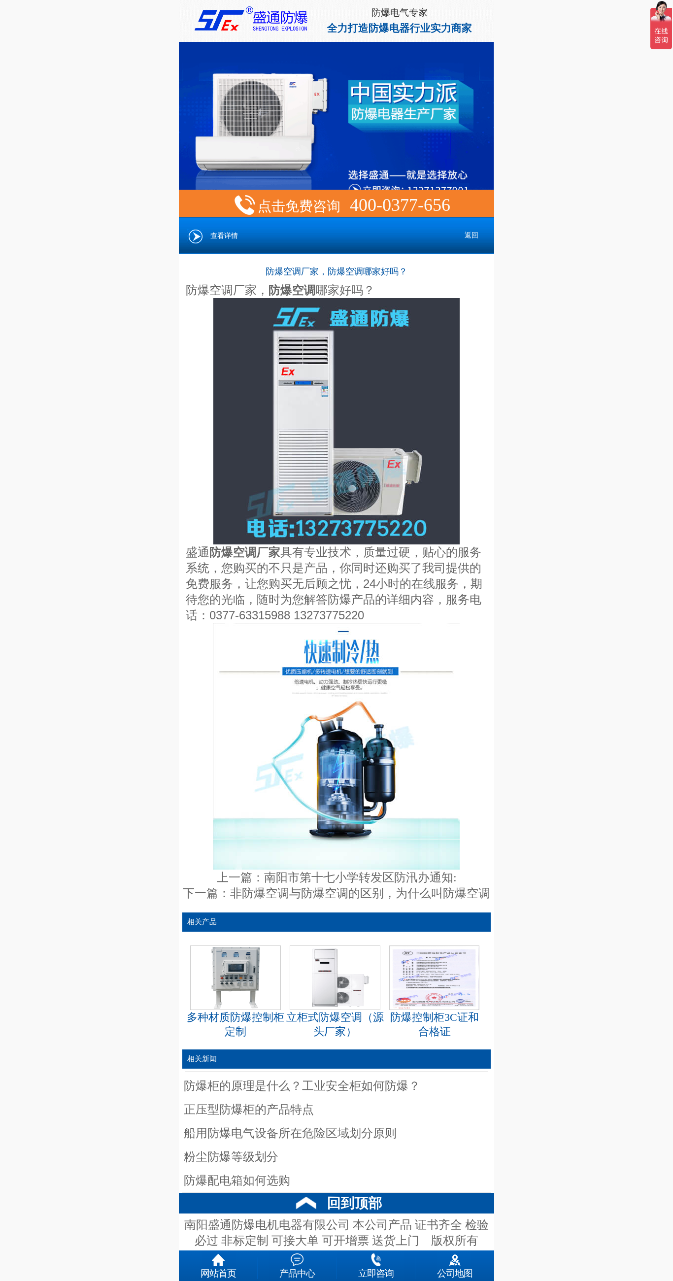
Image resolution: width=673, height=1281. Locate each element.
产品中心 (297, 1272)
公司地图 (454, 1272)
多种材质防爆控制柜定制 (235, 1024)
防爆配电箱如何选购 (237, 1180)
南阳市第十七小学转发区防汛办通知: (360, 877)
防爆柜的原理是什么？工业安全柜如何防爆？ (302, 1085)
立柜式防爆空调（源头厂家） (335, 1024)
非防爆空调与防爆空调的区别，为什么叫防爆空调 (360, 893)
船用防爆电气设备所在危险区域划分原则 (290, 1133)
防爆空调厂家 (221, 290)
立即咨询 (376, 1272)
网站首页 (218, 1272)
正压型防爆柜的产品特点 (249, 1109)
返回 (471, 235)
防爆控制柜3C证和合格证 (434, 1024)
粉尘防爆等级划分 (231, 1156)
